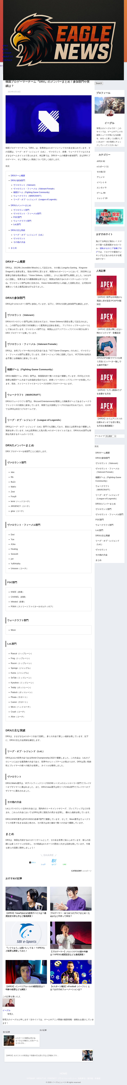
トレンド (102, 198)
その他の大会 (19, 242)
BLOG (5, 49)
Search (99, 83)
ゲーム (101, 193)
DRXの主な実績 (18, 230)
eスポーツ (87, 871)
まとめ (14, 248)
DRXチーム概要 (18, 176)
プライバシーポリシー (67, 1078)
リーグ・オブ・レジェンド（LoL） (29, 235)
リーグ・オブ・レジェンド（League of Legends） (35, 199)
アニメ (100, 177)
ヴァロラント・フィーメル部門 (27, 214)
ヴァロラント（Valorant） (25, 185)
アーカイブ (100, 436)
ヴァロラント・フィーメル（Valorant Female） (34, 189)
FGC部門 (17, 217)
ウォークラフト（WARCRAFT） (28, 196)
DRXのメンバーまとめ (21, 205)
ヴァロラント (19, 238)
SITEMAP (6, 53)
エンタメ (101, 188)
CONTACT (7, 60)
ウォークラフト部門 (22, 221)
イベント (101, 182)
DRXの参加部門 (18, 180)
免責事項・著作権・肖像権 (89, 1078)
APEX (5, 46)
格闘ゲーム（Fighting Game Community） (32, 192)
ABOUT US (7, 57)
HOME (63, 1073)
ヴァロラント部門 (21, 210)
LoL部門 (17, 224)
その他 (101, 172)
